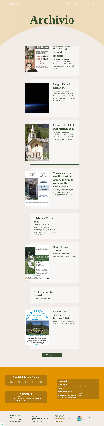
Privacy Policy (58, 418)
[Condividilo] (18, 381)
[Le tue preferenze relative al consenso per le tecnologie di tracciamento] (2, 424)
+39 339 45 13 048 (19, 400)
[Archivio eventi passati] (52, 295)
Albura (60, 421)
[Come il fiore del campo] (52, 262)
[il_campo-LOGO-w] (15, 4)
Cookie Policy (66, 418)
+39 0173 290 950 (19, 398)
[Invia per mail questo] (11, 381)
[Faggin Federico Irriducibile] (52, 98)
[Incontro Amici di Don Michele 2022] (52, 142)
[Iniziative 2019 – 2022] (52, 225)
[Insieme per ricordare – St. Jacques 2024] (52, 328)
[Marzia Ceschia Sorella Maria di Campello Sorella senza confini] (52, 189)
